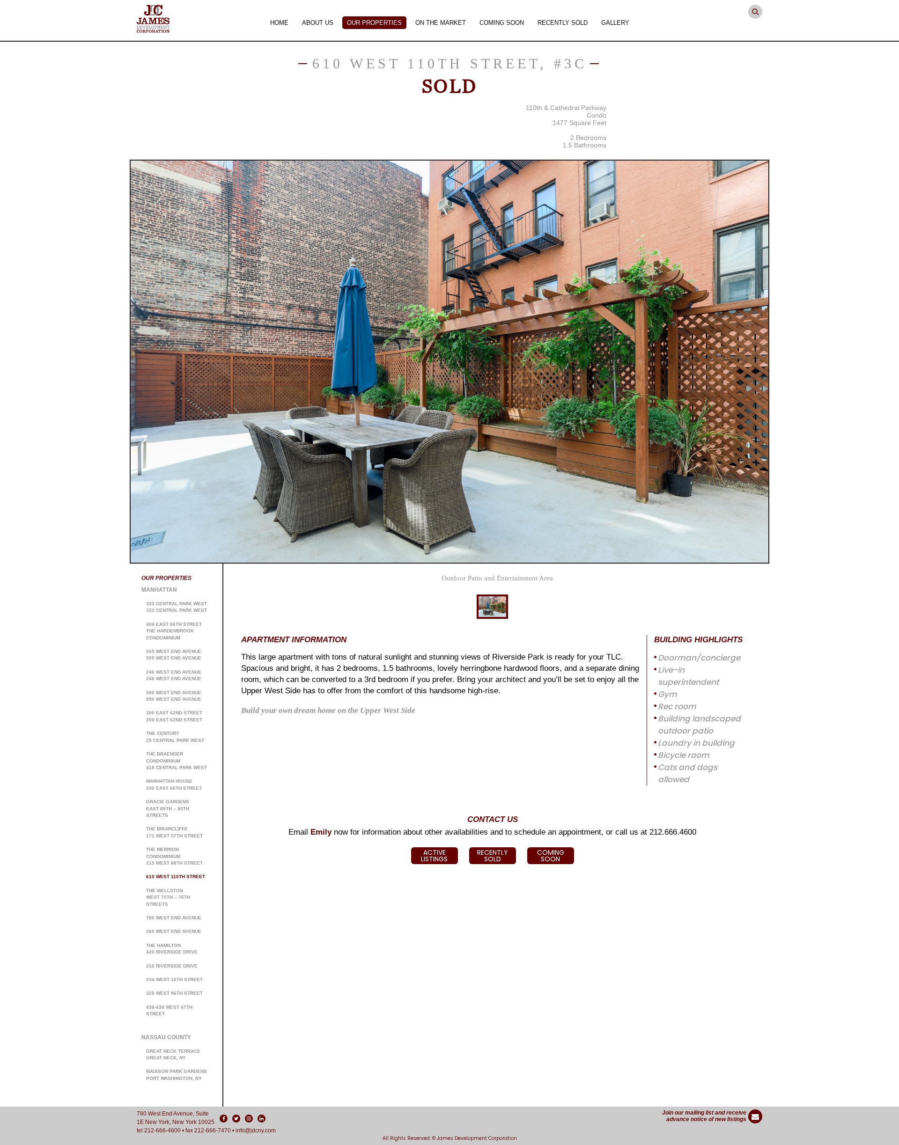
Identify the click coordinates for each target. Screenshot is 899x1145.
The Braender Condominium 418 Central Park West (176, 760)
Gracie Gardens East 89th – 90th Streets (167, 808)
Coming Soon (501, 22)
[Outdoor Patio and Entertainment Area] (449, 362)
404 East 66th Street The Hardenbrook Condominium (174, 631)
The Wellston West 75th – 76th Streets (168, 897)
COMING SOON (550, 856)
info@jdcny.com (256, 1130)
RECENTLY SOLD (492, 856)
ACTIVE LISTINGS (434, 856)
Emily (321, 832)
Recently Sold (563, 22)
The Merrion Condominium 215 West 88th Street (174, 856)
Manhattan (159, 590)
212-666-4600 (162, 1130)
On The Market (440, 22)
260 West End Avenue (173, 931)
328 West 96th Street (174, 993)
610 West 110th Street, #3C (449, 63)
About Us (317, 22)
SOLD (449, 86)
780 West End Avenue (173, 917)
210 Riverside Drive (172, 966)
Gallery (615, 22)
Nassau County (166, 1037)
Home (279, 22)
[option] (449, 362)
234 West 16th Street (174, 979)
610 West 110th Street (175, 876)
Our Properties (374, 22)
